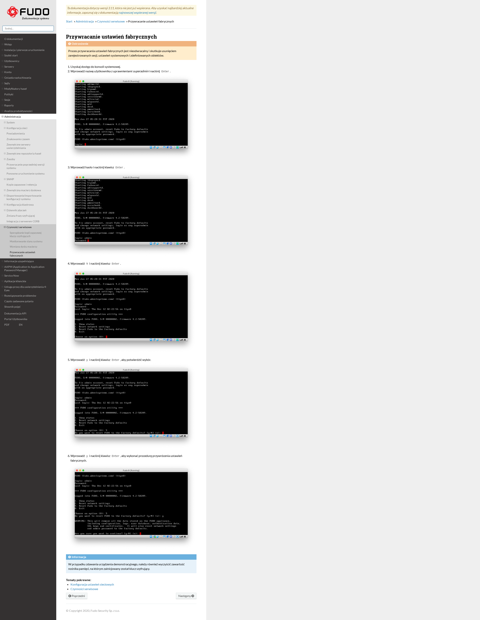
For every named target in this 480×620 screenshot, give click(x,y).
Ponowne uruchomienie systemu (26, 173)
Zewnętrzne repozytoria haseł (24, 153)
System (11, 122)
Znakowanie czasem (18, 139)
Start (69, 21)
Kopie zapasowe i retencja (22, 184)
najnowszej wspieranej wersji (137, 12)
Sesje (7, 99)
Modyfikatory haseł (15, 88)
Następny (184, 596)
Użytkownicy (11, 61)
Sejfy (7, 83)
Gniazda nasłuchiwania (17, 77)
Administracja (12, 116)
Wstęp (8, 44)
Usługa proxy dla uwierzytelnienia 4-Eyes (25, 288)
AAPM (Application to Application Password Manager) (24, 268)
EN (20, 324)
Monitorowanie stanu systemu (26, 241)
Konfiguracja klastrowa (20, 204)
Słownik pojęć (12, 306)
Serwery (9, 66)
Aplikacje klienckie (15, 281)
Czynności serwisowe (19, 227)
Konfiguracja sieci (17, 128)
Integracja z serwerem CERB (23, 221)
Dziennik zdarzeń (16, 210)
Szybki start (11, 55)
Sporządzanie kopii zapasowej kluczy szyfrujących (25, 234)
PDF (7, 324)
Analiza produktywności (18, 111)
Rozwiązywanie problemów (20, 295)
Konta (7, 72)
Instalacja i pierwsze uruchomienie (24, 49)
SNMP (10, 179)
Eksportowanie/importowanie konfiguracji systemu (24, 197)
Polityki (8, 94)
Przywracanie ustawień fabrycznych (22, 254)
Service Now (11, 275)
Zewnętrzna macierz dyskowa (24, 190)
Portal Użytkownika (15, 319)
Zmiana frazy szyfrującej (21, 215)
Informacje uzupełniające (19, 261)
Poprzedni (78, 596)
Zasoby (11, 159)
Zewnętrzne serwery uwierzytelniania (18, 146)
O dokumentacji (13, 38)
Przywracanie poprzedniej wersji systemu (26, 166)
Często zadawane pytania (18, 301)
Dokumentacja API (15, 313)
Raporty (9, 105)
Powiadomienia (16, 133)
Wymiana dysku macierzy (23, 246)
